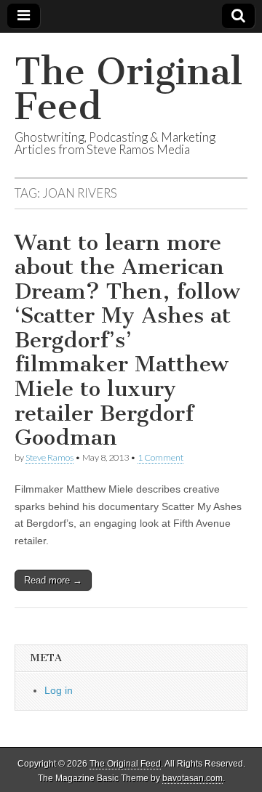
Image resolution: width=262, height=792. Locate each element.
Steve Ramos (49, 457)
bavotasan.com (192, 778)
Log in (58, 690)
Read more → (53, 580)
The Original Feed (128, 89)
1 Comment (160, 457)
